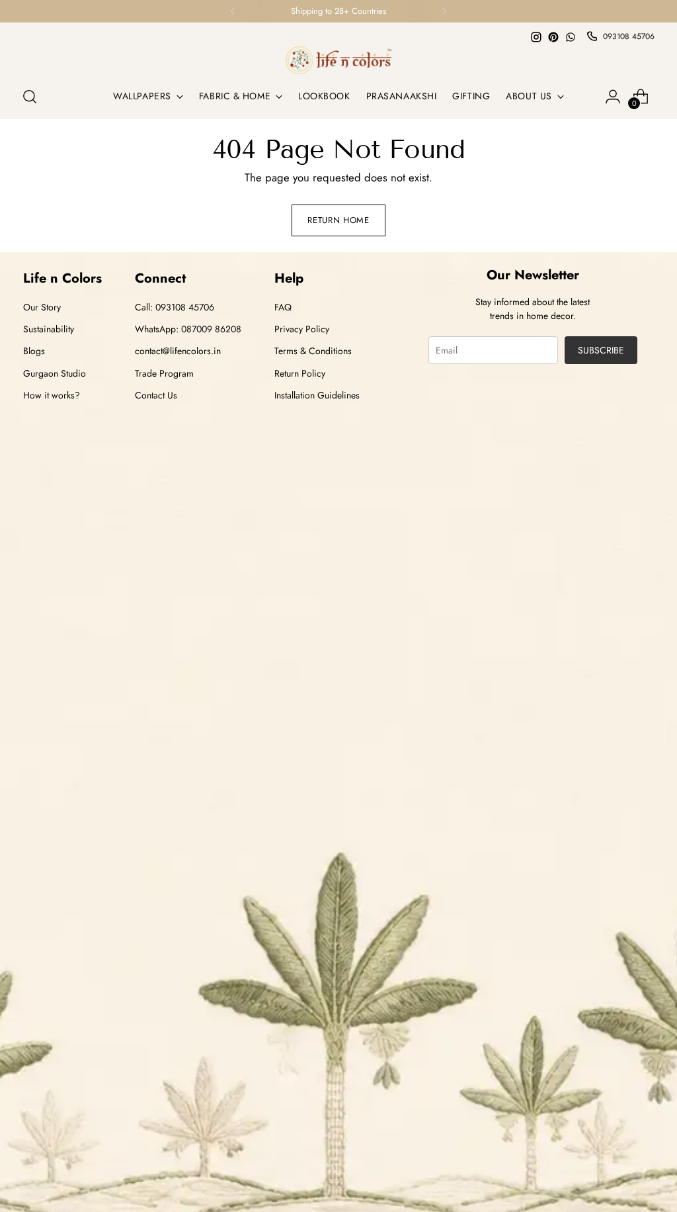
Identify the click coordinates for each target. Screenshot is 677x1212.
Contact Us (156, 395)
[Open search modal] (30, 96)
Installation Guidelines (317, 395)
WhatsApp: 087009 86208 (188, 329)
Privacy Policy (301, 329)
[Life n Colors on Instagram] (536, 37)
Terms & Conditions (313, 350)
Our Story (42, 307)
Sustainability (48, 329)
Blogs (34, 350)
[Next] (444, 11)
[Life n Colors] (338, 60)
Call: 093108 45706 (174, 307)
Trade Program (164, 373)
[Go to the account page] (613, 96)
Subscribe (601, 350)
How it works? (51, 395)
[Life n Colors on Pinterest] (553, 37)
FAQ (283, 307)
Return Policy (299, 373)
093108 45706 (629, 36)
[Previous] (232, 11)
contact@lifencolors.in (178, 350)
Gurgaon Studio (54, 373)
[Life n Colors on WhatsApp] (571, 37)
